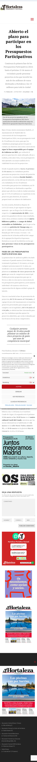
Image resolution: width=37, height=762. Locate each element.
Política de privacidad (20, 405)
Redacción (9, 92)
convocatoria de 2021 (19, 213)
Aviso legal (29, 405)
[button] (34, 356)
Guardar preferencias (18, 402)
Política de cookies (9, 405)
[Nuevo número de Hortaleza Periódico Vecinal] (18, 624)
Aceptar (18, 387)
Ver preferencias (18, 397)
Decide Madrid (25, 177)
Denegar (18, 392)
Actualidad (26, 92)
